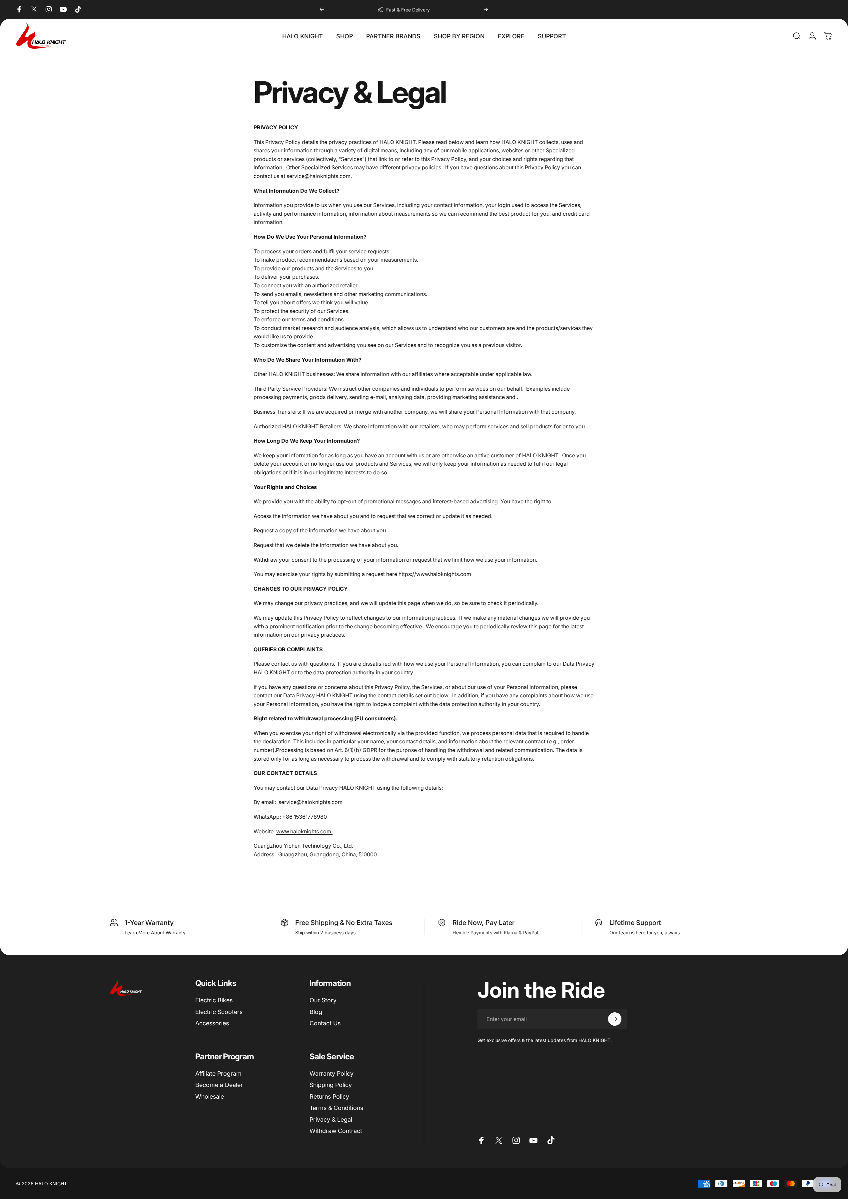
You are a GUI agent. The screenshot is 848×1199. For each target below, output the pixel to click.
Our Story (323, 1000)
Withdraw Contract (336, 1130)
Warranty (176, 932)
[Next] (485, 9)
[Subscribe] (614, 1019)
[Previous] (322, 9)
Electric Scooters (219, 1011)
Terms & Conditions (336, 1107)
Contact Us (325, 1023)
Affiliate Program (218, 1073)
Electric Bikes (214, 1000)
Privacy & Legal (331, 1119)
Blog (316, 1011)
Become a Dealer (219, 1084)
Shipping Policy (331, 1084)
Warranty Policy (332, 1073)
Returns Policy (329, 1096)
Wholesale (209, 1096)
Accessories (212, 1023)
